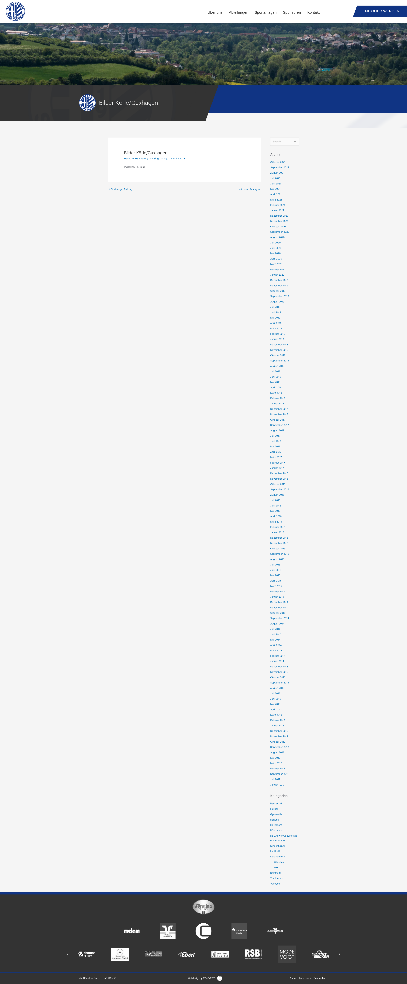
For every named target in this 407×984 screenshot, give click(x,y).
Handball (129, 158)
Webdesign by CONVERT (201, 978)
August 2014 (277, 623)
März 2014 (276, 650)
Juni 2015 (275, 570)
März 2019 (276, 328)
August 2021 (277, 172)
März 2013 (276, 714)
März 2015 (276, 586)
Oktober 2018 (277, 355)
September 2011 (279, 773)
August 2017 (277, 430)
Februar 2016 (277, 527)
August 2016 (277, 494)
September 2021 (279, 167)
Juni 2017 (275, 441)
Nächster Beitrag (249, 189)
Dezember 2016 (279, 473)
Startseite (275, 872)
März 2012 (276, 763)
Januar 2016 (277, 532)
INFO (276, 867)
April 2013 (276, 709)
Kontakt (313, 12)
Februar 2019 (277, 333)
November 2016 (279, 478)
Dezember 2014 (279, 602)
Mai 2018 (275, 382)
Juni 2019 (275, 312)
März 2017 (276, 457)
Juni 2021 (275, 183)
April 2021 (276, 194)
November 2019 (279, 285)
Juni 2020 (275, 247)
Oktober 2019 (277, 290)
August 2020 (277, 237)
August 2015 (277, 559)
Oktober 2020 (278, 226)
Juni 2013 (275, 698)
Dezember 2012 (279, 730)
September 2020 (279, 231)
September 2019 (279, 296)
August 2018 (277, 365)
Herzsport (276, 824)
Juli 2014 (275, 629)
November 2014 (279, 607)
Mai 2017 (275, 446)
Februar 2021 (277, 205)
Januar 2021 (277, 210)
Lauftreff (275, 851)
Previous (67, 954)
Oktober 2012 (277, 741)
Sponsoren (292, 12)
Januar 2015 (277, 596)
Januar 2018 (277, 403)
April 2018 (276, 387)
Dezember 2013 (279, 666)
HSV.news (141, 158)
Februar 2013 (277, 720)
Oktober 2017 (277, 419)
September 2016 (279, 489)
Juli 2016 (275, 500)
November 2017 (279, 414)
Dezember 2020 (279, 215)
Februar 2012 (277, 768)
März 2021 (276, 199)
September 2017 (279, 424)
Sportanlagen (266, 12)
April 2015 (276, 580)
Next (339, 954)
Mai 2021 (275, 188)
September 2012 (279, 746)
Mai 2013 (275, 704)
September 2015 (279, 553)
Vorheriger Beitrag (120, 189)
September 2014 (279, 618)
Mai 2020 (275, 253)
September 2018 (279, 360)
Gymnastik (276, 814)
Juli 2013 (275, 693)
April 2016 (276, 516)
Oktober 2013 (278, 677)
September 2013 (279, 682)
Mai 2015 (275, 575)
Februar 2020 (277, 269)
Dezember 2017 (279, 408)
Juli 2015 (275, 564)
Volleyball (275, 883)
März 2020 (276, 264)
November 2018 (279, 349)
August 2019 (277, 301)
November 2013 (279, 671)
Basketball (276, 803)
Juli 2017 (275, 435)
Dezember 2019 (279, 280)
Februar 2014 (277, 655)
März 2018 (276, 392)
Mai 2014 (275, 639)
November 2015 (279, 543)
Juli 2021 (275, 178)
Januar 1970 (277, 784)
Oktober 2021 (277, 162)
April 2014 (276, 645)
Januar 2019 (277, 339)
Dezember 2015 (279, 537)
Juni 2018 (275, 376)
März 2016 (276, 521)
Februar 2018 (277, 398)
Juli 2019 (275, 306)
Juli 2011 (275, 779)
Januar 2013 (277, 725)
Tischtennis (276, 878)
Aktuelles (278, 862)
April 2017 (276, 451)
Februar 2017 (277, 462)
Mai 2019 (275, 317)
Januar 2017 (277, 467)
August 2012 (277, 752)
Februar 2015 (277, 591)
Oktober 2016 (277, 484)
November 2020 (279, 221)
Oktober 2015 (277, 548)
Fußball (274, 808)
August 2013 (277, 687)
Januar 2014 (277, 661)
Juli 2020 (275, 242)
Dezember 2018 (279, 344)
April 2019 (276, 323)
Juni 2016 (275, 505)
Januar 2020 (277, 274)
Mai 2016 (275, 510)
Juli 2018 (275, 371)
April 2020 (276, 258)
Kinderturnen (278, 845)
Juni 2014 (275, 634)
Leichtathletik (277, 856)
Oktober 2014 (278, 612)
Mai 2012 (275, 757)
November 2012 (279, 736)
